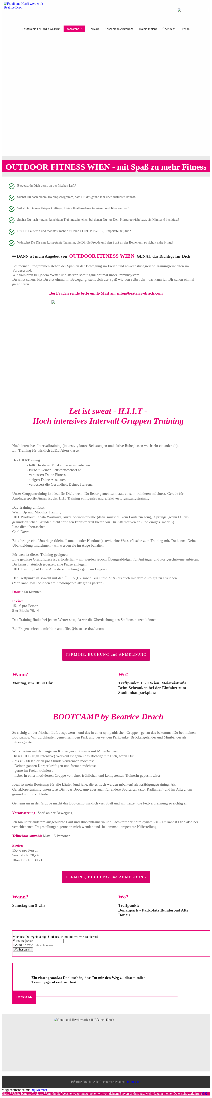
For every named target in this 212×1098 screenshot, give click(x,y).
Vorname (18, 940)
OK (204, 1093)
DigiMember (38, 1090)
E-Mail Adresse (23, 945)
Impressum (134, 1081)
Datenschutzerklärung (187, 1093)
